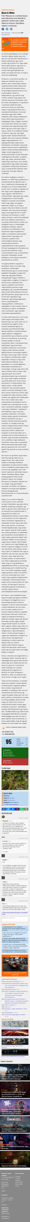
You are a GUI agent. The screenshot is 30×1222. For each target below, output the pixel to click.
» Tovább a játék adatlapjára (11, 804)
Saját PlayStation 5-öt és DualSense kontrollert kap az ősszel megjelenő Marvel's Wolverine (13, 928)
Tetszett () (8, 732)
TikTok (17, 1186)
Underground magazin (7, 1198)
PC (10, 796)
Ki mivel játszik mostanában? (12, 981)
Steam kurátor (19, 1184)
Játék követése (9, 734)
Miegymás (4, 1204)
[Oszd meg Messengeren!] (13, 809)
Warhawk (7, 33)
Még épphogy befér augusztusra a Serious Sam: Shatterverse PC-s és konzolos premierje (14, 951)
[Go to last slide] (4, 780)
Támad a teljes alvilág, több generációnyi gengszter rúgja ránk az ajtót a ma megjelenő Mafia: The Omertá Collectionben (14, 940)
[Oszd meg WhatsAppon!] (21, 809)
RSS (3, 1188)
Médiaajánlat (5, 1184)
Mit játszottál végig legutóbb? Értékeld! (15, 1014)
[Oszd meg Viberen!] (17, 809)
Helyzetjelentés (9, 1012)
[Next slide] (26, 780)
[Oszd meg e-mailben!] (11, 29)
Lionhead (12, 798)
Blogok (3, 1191)
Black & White (8, 793)
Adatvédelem (5, 1186)
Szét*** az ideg (9, 1005)
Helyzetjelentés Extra (10, 989)
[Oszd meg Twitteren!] (7, 29)
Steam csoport (19, 1182)
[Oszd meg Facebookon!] (3, 29)
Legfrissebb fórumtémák (9, 979)
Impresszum (5, 1182)
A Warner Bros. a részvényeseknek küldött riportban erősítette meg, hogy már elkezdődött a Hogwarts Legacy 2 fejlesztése (14, 946)
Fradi (6, 1007)
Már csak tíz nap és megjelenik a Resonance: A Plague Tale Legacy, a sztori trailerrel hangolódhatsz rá (14, 934)
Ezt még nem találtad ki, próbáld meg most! (15, 974)
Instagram (18, 1180)
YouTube (17, 1178)
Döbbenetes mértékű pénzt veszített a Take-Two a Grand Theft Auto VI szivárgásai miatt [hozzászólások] (16, 985)
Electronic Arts (11, 800)
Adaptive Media (6, 1213)
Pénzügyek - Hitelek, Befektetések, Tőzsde (16, 1009)
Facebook (17, 1176)
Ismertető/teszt (8, 10)
